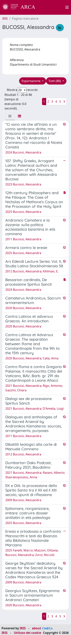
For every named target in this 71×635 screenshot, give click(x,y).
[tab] (10, 116)
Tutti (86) (55, 81)
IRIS (5, 18)
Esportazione (31, 81)
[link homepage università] (52, 7)
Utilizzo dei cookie (27, 633)
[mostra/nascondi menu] (67, 7)
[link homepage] (20, 7)
